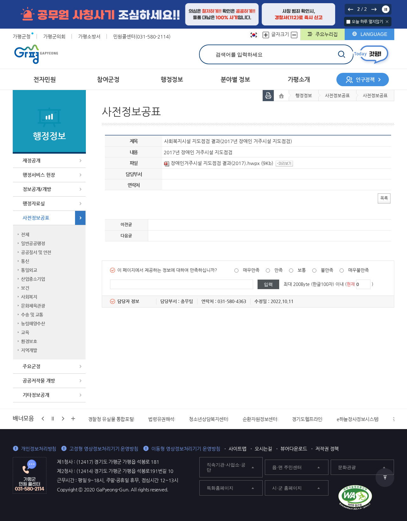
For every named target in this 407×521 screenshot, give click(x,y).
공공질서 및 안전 (36, 252)
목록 (384, 198)
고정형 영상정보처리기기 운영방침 (103, 448)
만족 (278, 270)
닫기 (387, 21)
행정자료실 (34, 203)
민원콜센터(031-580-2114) (141, 36)
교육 (25, 332)
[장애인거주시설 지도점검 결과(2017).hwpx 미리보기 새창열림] (285, 163)
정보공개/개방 (37, 189)
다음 (373, 9)
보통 (302, 270)
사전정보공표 (36, 217)
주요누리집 (326, 34)
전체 (25, 234)
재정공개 (31, 160)
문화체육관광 (33, 305)
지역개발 (29, 350)
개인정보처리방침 (38, 448)
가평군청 (22, 36)
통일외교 (29, 270)
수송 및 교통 (32, 314)
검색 (341, 54)
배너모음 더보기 (73, 418)
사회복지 (29, 296)
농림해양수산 (33, 323)
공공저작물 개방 (39, 380)
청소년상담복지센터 (208, 419)
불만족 (327, 270)
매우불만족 (358, 270)
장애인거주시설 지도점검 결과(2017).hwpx (215, 163)
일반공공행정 (33, 243)
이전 (350, 9)
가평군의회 (54, 36)
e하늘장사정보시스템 (357, 419)
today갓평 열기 (371, 55)
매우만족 (251, 270)
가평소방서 (89, 36)
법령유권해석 (161, 419)
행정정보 (303, 95)
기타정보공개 (36, 395)
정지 (386, 9)
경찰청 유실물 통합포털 (111, 419)
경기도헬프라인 (307, 419)
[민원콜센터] (29, 474)
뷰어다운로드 (293, 448)
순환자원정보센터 (260, 419)
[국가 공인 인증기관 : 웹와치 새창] (355, 497)
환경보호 (29, 341)
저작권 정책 (327, 448)
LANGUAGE (374, 34)
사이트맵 (237, 448)
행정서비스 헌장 (39, 174)
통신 (25, 261)
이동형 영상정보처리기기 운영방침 (185, 448)
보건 (25, 287)
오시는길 (263, 448)
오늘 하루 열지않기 (367, 21)
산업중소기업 (33, 278)
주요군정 (31, 366)
